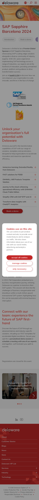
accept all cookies (19, 257)
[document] (19, 250)
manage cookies (19, 263)
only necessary (19, 269)
